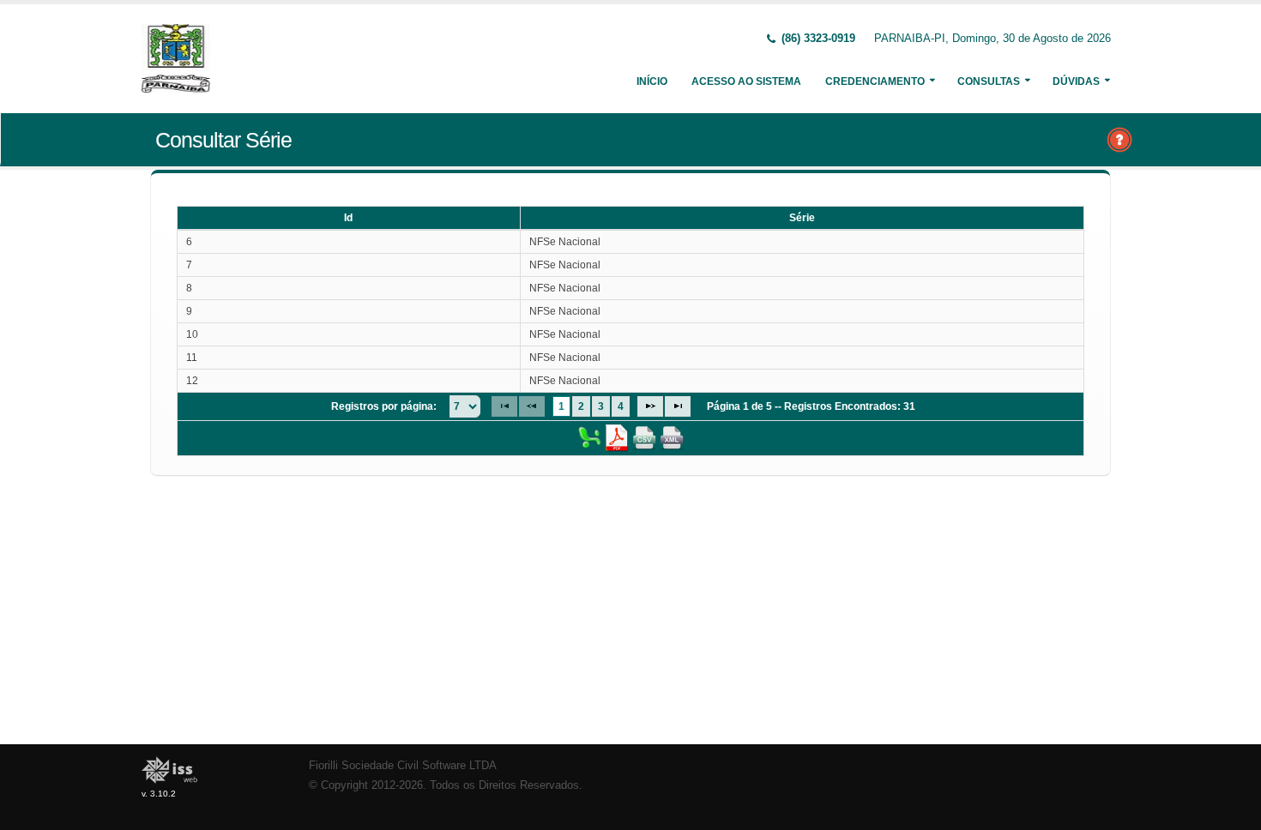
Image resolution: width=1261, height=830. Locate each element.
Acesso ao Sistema (746, 81)
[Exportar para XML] (671, 437)
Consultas (988, 81)
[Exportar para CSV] (644, 437)
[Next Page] (650, 406)
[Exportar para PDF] (616, 437)
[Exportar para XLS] (589, 437)
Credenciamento (875, 81)
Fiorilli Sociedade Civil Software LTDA (403, 766)
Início (652, 81)
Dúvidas (1076, 81)
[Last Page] (678, 406)
